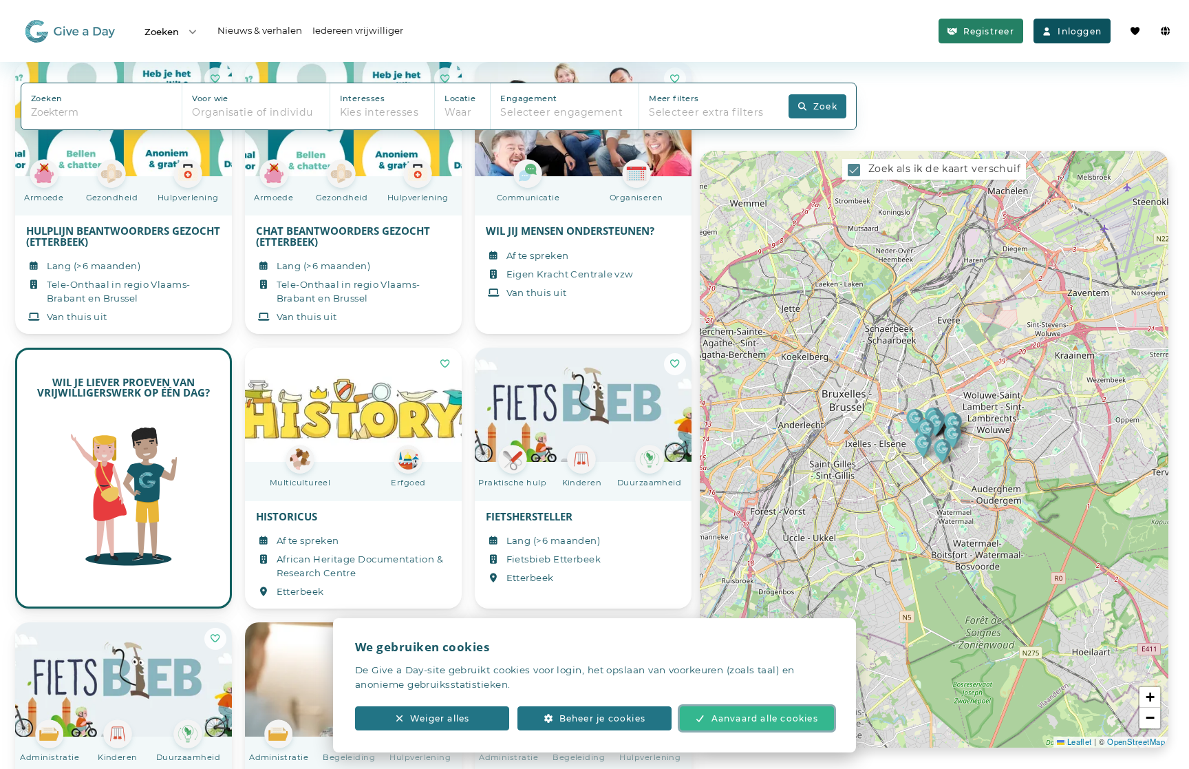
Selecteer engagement (561, 112)
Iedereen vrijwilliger (357, 30)
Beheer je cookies (602, 718)
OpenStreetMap (1136, 741)
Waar (457, 112)
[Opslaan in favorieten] (445, 364)
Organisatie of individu (252, 112)
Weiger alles (439, 718)
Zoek (825, 106)
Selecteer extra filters (706, 112)
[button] (914, 420)
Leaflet (1078, 741)
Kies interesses (379, 112)
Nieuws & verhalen (259, 30)
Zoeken (161, 31)
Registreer (988, 31)
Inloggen (1080, 31)
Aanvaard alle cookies (764, 718)
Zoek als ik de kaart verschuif (944, 168)
